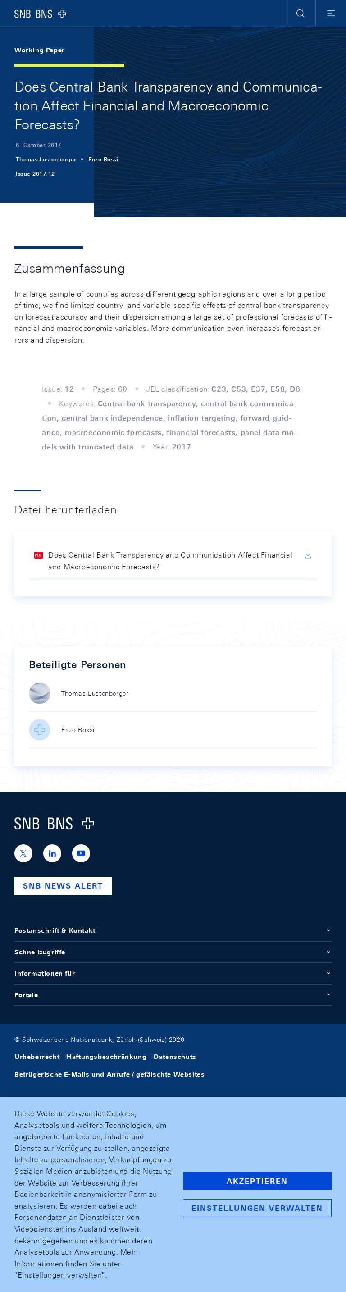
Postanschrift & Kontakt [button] (55, 930)
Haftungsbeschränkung (106, 1057)
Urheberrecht (36, 1057)
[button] (300, 13)
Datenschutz (175, 1057)
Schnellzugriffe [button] (39, 952)
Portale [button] (26, 995)
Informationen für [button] (44, 973)
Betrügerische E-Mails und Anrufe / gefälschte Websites (109, 1074)
